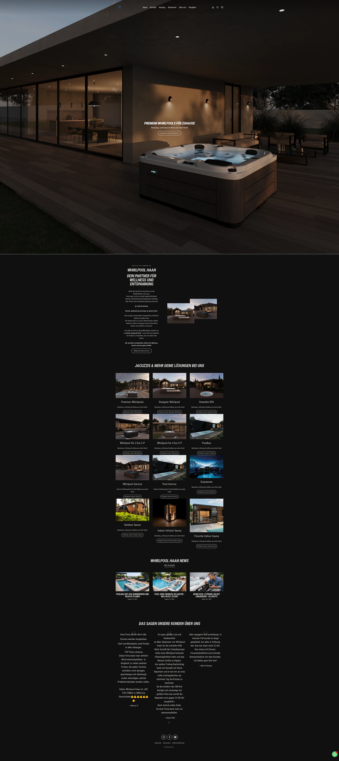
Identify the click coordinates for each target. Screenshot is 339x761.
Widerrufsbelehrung (178, 743)
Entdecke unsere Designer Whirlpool (169, 412)
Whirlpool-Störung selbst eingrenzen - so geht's (206, 595)
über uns (182, 7)
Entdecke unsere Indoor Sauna (206, 546)
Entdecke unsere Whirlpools (132, 412)
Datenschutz (167, 743)
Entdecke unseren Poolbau (207, 453)
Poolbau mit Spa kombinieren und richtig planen (132, 595)
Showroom (172, 7)
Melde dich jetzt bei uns (141, 351)
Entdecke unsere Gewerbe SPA (206, 412)
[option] (169, 127)
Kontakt (153, 7)
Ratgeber (192, 7)
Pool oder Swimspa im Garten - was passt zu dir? (169, 595)
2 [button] (170, 722)
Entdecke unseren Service (132, 497)
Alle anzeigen (169, 565)
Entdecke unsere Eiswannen (206, 492)
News (145, 7)
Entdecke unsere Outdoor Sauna (132, 535)
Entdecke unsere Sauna (169, 133)
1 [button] (168, 722)
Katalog (162, 7)
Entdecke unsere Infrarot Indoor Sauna (169, 541)
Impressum (158, 743)
